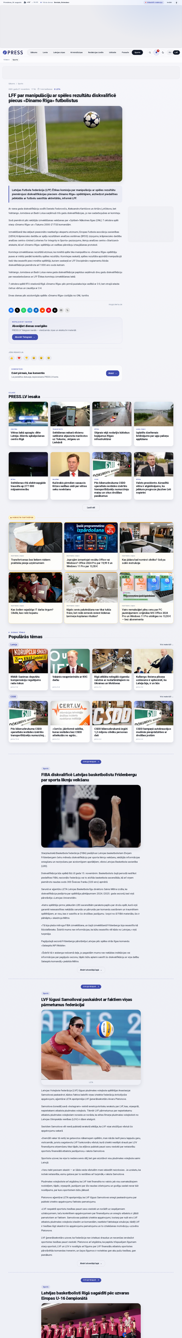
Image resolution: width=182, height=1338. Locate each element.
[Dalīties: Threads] (54, 310)
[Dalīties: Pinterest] (48, 310)
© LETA (57, 89)
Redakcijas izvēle (96, 52)
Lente (45, 52)
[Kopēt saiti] (67, 310)
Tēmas (6, 60)
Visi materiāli (166, 644)
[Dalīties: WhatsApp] (23, 310)
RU (170, 52)
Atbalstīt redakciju (153, 2)
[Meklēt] (150, 52)
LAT (176, 52)
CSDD (13, 697)
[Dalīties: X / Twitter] (17, 310)
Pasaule (125, 52)
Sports (137, 52)
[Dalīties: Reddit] (42, 310)
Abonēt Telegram (25, 337)
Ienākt (169, 2)
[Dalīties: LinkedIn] (36, 310)
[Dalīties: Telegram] (29, 310)
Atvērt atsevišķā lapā (91, 970)
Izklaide (112, 52)
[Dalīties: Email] (61, 310)
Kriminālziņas (77, 52)
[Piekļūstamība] (177, 3)
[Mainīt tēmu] (163, 52)
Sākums (33, 52)
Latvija (14, 644)
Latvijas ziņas (59, 52)
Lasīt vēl (91, 507)
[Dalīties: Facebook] (11, 310)
